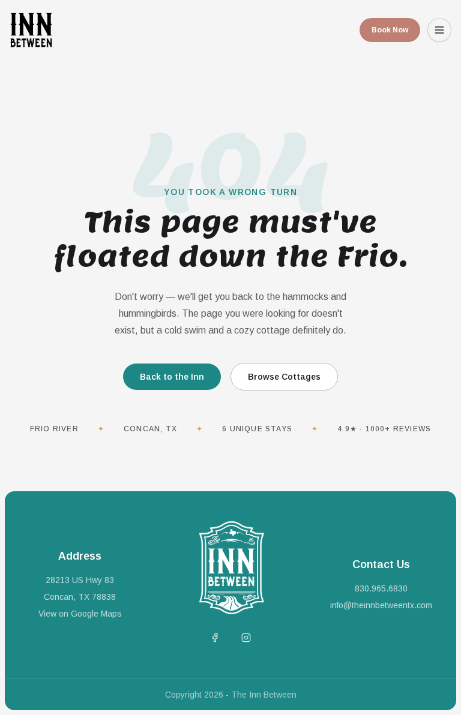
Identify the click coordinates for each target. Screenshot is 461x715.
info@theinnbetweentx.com (381, 605)
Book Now (390, 30)
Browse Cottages (284, 376)
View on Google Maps (80, 613)
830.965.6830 (381, 588)
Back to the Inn (172, 376)
